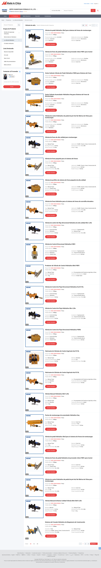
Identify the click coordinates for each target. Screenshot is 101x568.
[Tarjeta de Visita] (19, 71)
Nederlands (77, 554)
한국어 (67, 554)
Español (38, 554)
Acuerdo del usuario (36, 553)
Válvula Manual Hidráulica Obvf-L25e (57, 394)
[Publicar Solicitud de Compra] (97, 10)
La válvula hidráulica (9, 40)
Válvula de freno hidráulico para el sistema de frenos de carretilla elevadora (69, 201)
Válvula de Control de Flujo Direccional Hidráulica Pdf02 (63, 329)
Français (33, 554)
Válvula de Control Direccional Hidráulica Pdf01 (60, 244)
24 (30, 543)
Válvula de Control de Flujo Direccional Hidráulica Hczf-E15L (64, 287)
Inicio (5, 16)
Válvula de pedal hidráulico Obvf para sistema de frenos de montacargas (68, 30)
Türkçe (91, 554)
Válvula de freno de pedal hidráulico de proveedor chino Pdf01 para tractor (68, 52)
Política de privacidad (47, 553)
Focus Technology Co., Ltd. (47, 559)
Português (49, 554)
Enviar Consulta (51, 44)
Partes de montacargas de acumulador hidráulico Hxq (62, 415)
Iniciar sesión (87, 3)
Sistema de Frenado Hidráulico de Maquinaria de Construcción (65, 522)
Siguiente (93, 543)
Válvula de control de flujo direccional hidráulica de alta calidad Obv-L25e (68, 223)
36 (34, 544)
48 (37, 544)
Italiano (55, 554)
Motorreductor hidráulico (10, 37)
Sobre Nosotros (26, 16)
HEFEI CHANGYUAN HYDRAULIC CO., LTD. (22, 9)
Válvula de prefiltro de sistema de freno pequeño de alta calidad (65, 180)
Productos (15, 16)
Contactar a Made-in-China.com (60, 553)
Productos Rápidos (73, 553)
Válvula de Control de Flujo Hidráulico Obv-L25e (60, 308)
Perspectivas (81, 553)
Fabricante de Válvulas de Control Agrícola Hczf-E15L (62, 351)
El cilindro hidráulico (9, 43)
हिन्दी (82, 554)
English (13, 554)
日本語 (28, 554)
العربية (71, 554)
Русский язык (61, 554)
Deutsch (44, 554)
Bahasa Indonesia (51, 556)
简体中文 (18, 554)
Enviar (11, 86)
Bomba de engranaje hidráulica (9, 32)
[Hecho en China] (12, 3)
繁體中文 (23, 554)
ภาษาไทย (87, 554)
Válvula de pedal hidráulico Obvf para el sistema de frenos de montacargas (69, 436)
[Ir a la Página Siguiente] (96, 25)
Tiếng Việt (97, 554)
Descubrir (37, 16)
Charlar (12, 76)
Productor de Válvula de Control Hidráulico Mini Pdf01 (62, 265)
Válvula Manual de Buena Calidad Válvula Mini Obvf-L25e (63, 501)
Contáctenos (48, 16)
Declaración (28, 553)
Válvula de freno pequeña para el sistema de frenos (61, 158)
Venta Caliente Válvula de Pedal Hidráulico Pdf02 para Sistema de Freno (68, 73)
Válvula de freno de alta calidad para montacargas (61, 137)
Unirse (92, 3)
